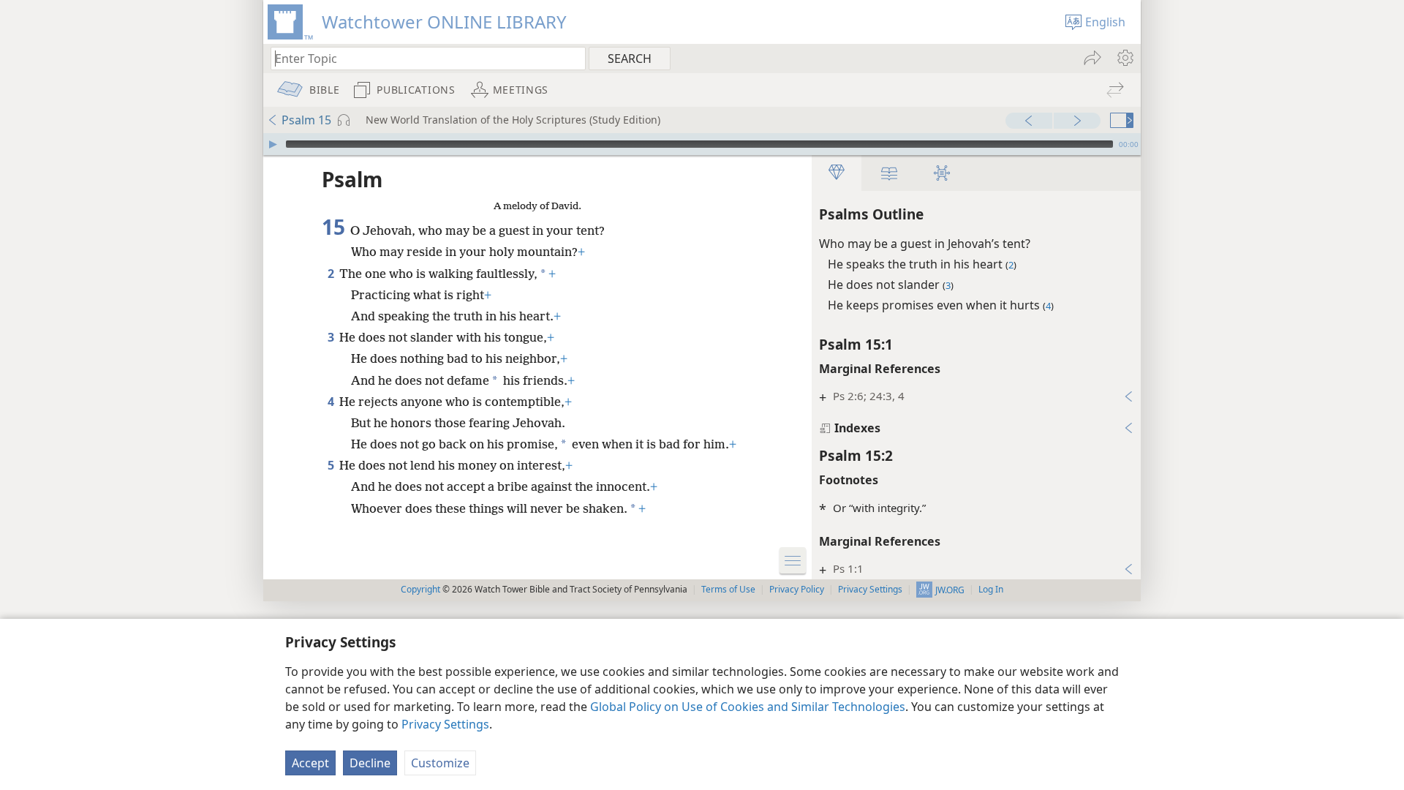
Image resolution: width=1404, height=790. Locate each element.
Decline (370, 763)
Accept (310, 763)
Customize (440, 763)
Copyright (420, 589)
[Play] (273, 144)
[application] (702, 144)
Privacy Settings (445, 724)
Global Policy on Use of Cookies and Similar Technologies (747, 707)
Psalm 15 (306, 120)
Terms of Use (728, 589)
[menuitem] (1124, 57)
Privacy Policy (796, 589)
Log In (990, 589)
